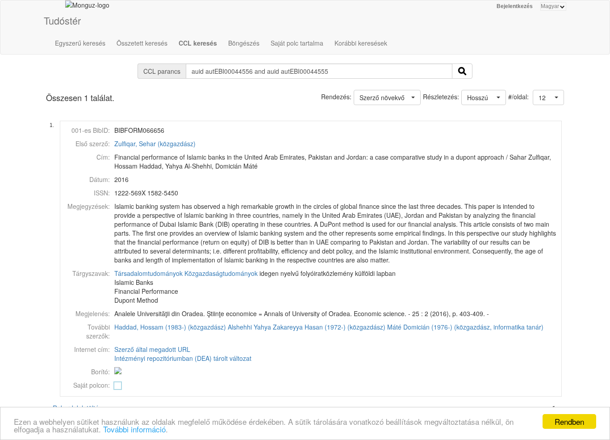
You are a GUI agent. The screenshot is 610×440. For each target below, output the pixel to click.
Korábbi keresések (360, 42)
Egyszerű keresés (80, 42)
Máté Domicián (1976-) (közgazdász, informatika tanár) (465, 326)
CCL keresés (198, 42)
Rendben (569, 421)
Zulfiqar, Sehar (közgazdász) (155, 143)
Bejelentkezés (515, 6)
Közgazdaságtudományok (221, 273)
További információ (134, 429)
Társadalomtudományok (148, 273)
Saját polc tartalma (297, 42)
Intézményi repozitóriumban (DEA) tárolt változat (182, 358)
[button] (548, 97)
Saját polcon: (91, 385)
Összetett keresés (142, 42)
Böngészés (243, 42)
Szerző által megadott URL (152, 349)
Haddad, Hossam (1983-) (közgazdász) (170, 326)
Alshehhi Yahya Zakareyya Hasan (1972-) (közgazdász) (306, 326)
